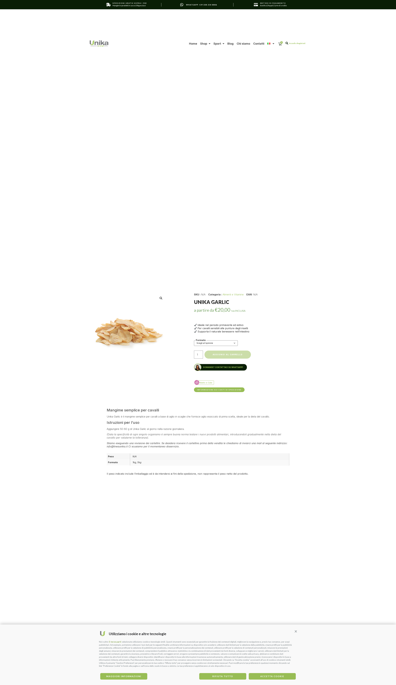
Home (193, 43)
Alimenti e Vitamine (233, 294)
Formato (201, 340)
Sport (217, 43)
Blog (230, 43)
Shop (203, 43)
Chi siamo (243, 43)
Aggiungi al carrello (228, 354)
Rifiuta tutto (222, 676)
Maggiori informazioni (123, 676)
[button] (296, 631)
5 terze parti (115, 642)
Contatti (258, 43)
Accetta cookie (272, 676)
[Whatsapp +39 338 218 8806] (182, 5)
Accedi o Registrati (297, 43)
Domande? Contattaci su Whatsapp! (223, 367)
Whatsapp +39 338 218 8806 (201, 5)
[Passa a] (270, 43)
